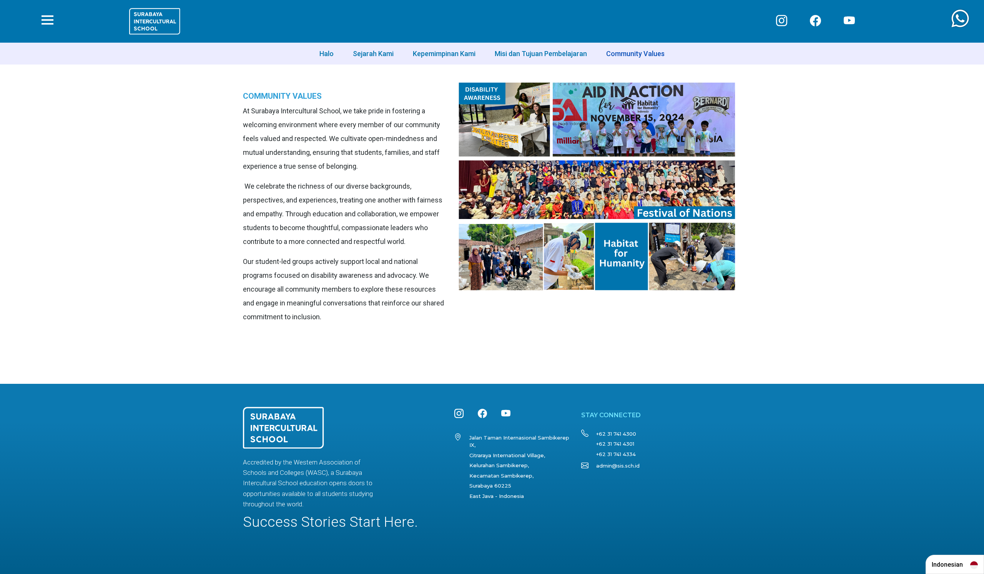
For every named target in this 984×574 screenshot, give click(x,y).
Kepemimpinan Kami (444, 54)
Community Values (635, 54)
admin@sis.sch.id (618, 466)
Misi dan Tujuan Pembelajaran (541, 54)
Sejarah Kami (373, 54)
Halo (326, 54)
